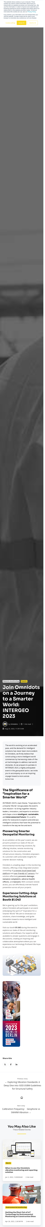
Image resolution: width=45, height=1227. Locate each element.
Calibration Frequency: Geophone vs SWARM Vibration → (21, 1110)
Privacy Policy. (32, 12)
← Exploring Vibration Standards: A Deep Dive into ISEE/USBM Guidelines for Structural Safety (22, 1085)
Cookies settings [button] (10, 23)
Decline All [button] (32, 23)
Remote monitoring (11, 681)
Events (24, 681)
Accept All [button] (21, 23)
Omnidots (14, 724)
